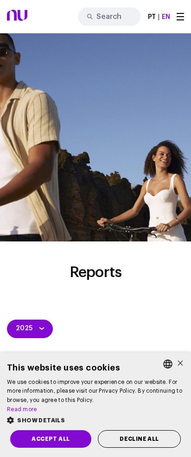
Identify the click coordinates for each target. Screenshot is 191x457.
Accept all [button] (51, 439)
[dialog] (95, 404)
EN (166, 17)
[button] (95, 420)
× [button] (180, 363)
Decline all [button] (139, 439)
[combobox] (167, 364)
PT (152, 17)
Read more (22, 409)
